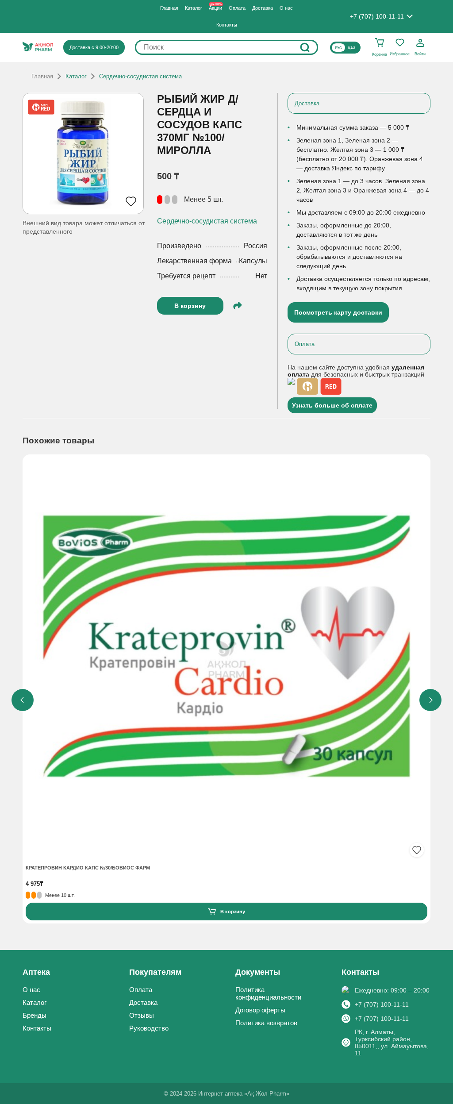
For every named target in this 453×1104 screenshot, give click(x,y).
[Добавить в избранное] (417, 850)
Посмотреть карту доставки (338, 312)
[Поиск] (305, 47)
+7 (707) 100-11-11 (382, 1004)
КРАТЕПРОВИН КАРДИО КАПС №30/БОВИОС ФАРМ (88, 867)
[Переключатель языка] (345, 48)
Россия (255, 246)
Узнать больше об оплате (332, 405)
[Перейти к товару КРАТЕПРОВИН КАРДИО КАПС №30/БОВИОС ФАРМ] (226, 659)
